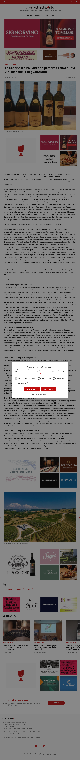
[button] (40, 394)
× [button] (66, 364)
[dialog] (40, 380)
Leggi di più (43, 373)
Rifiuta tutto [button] (48, 389)
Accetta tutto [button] (32, 389)
